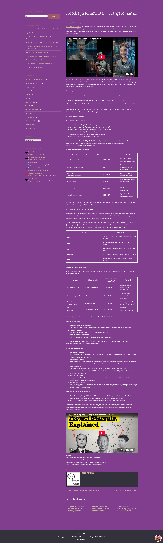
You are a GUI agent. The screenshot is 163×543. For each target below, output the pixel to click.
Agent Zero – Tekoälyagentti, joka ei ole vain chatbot (126, 508)
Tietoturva (28, 113)
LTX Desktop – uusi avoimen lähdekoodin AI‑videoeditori (101, 508)
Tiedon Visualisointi (31, 109)
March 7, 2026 (96, 514)
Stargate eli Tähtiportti (74, 27)
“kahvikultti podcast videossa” (80, 79)
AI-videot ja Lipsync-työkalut (34, 60)
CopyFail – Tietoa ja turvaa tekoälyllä (37, 33)
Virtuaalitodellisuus (31, 121)
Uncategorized (30, 117)
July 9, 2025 (69, 19)
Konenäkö (28, 94)
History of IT (70, 23)
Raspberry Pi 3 (30, 102)
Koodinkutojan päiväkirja (126, 3)
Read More (70, 517)
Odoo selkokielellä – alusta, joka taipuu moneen (40, 56)
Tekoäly (78, 23)
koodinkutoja (79, 19)
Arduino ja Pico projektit (33, 83)
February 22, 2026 (121, 514)
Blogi (111, 3)
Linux (27, 98)
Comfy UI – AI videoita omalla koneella (37, 52)
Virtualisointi (29, 124)
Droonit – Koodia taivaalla (33, 67)
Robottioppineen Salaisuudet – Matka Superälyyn (84, 491)
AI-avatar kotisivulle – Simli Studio (125, 491)
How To (28, 91)
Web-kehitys (29, 128)
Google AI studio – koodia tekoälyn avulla (38, 63)
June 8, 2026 (71, 514)
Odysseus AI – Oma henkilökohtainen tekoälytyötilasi (76, 508)
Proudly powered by (68, 537)
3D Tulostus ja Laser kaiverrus (35, 79)
